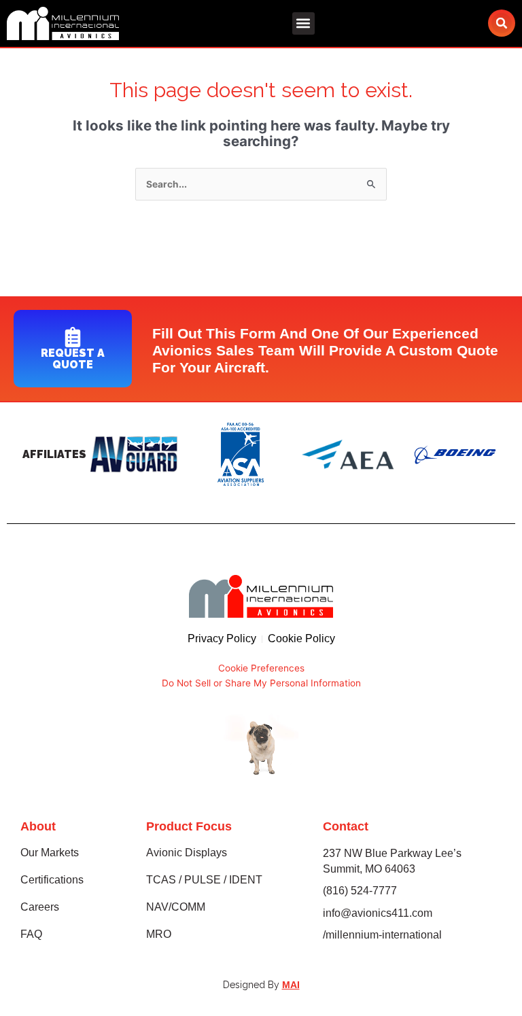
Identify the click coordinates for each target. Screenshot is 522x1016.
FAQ (31, 934)
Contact (345, 826)
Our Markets (49, 852)
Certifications (52, 880)
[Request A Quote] (73, 337)
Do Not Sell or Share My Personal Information (261, 683)
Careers (39, 907)
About (38, 826)
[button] (303, 23)
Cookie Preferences (261, 668)
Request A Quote (73, 359)
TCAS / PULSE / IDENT (204, 880)
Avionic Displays (186, 852)
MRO (158, 934)
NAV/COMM (175, 907)
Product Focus (189, 826)
